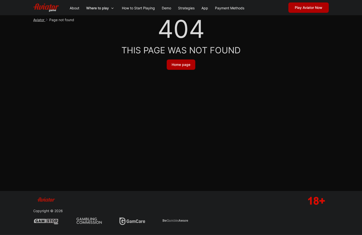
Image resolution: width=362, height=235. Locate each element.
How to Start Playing (138, 8)
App (204, 8)
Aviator (39, 20)
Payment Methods (229, 8)
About (74, 8)
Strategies (186, 8)
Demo (166, 8)
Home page (181, 64)
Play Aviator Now (308, 7)
